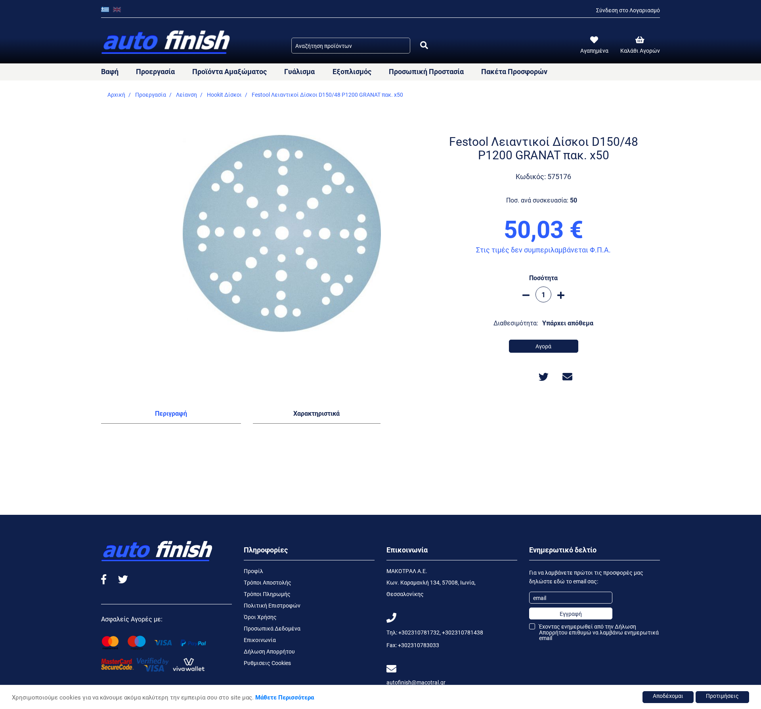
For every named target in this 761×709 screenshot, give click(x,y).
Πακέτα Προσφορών (514, 71)
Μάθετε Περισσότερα (284, 697)
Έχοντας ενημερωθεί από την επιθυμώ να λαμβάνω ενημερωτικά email (599, 632)
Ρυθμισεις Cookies (267, 663)
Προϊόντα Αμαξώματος (229, 71)
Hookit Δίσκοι (224, 94)
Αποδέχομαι (668, 695)
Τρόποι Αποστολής (267, 582)
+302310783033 (418, 645)
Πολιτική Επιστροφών (272, 605)
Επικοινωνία (260, 640)
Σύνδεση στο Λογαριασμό (628, 10)
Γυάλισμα (299, 71)
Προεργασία (155, 71)
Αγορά (543, 346)
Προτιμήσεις (722, 695)
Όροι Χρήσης (260, 617)
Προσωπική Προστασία (426, 71)
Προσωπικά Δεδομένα (272, 628)
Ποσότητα (543, 277)
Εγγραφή (571, 613)
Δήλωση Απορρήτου (269, 651)
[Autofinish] (166, 42)
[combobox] (350, 46)
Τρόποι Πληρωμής (267, 594)
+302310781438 (462, 632)
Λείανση (186, 94)
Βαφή (110, 71)
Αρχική (116, 94)
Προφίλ (253, 571)
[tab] (171, 415)
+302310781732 (419, 632)
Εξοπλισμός (352, 71)
